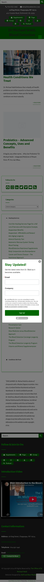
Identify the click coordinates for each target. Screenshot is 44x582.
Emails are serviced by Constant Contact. (16, 306)
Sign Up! (22, 313)
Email (7, 277)
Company (9, 288)
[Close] (39, 261)
